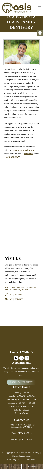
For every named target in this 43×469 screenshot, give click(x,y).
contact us (28, 153)
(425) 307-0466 (16, 299)
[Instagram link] (26, 358)
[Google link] (21, 358)
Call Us (12, 466)
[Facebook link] (16, 358)
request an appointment (24, 150)
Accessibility (26, 456)
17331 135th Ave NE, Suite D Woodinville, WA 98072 (23, 288)
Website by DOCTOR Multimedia (21, 459)
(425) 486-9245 (12, 157)
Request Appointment (21, 382)
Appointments (32, 466)
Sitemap (15, 456)
